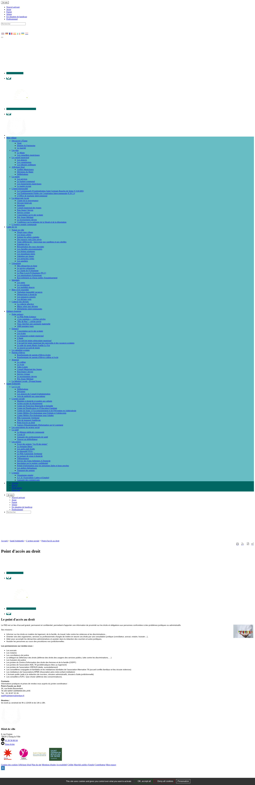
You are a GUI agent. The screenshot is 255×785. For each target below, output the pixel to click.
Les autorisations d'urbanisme (29, 275)
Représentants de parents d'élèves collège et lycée (37, 357)
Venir (19, 143)
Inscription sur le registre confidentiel (32, 463)
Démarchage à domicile (27, 294)
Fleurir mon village (25, 232)
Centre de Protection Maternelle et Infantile (35, 406)
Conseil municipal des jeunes (29, 208)
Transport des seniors (26, 470)
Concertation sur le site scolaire (30, 215)
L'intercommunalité (20, 188)
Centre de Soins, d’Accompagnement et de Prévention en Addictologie (46, 411)
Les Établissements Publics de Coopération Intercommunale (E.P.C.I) (46, 193)
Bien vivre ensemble (20, 290)
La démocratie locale (20, 198)
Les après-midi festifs (26, 449)
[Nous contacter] (14, 73)
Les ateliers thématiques (27, 468)
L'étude (20, 338)
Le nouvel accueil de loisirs (28, 348)
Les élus (15, 150)
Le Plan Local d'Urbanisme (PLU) (31, 273)
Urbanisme (16, 263)
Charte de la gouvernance (27, 200)
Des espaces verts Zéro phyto (29, 239)
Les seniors (16, 442)
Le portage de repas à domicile (30, 456)
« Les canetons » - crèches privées (31, 319)
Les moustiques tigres (26, 254)
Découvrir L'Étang (19, 141)
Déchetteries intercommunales (29, 309)
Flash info (16, 490)
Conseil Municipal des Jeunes (29, 369)
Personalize (183, 781)
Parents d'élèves (18, 352)
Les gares (21, 282)
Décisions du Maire (25, 172)
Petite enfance (17, 314)
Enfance (15, 329)
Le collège (21, 362)
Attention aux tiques (25, 256)
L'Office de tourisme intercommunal (32, 196)
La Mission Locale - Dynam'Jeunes (26, 381)
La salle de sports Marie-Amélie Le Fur (33, 345)
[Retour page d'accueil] (47, 538)
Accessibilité (61, 765)
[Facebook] (8, 78)
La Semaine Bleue (24, 446)
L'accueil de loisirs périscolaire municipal (34, 340)
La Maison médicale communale (30, 432)
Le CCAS (16, 387)
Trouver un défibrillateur (27, 439)
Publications (17, 488)
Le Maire (21, 153)
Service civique (23, 212)
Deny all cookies (165, 781)
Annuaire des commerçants (28, 480)
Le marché (21, 148)
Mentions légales (49, 765)
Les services (22, 179)
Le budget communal (26, 181)
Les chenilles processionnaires (29, 249)
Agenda (15, 483)
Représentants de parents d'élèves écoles (34, 355)
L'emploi (15, 473)
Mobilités (16, 280)
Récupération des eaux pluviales (30, 247)
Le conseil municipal (20, 157)
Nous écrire (10, 744)
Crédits (70, 765)
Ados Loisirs (22, 367)
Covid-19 (21, 434)
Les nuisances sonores (26, 297)
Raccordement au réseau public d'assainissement (37, 278)
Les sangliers (22, 261)
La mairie (16, 177)
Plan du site (36, 765)
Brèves (15, 485)
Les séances (22, 160)
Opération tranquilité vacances (29, 292)
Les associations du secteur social (26, 427)
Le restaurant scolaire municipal (30, 336)
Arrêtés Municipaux (25, 169)
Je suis (5, 2)
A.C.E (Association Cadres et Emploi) (33, 477)
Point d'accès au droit (26, 422)
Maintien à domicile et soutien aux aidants (34, 401)
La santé (15, 430)
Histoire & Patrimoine (26, 145)
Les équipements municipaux (29, 184)
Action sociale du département (29, 403)
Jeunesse (15, 360)
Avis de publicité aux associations (31, 396)
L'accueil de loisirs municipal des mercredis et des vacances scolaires (45, 343)
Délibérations (22, 174)
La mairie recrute (24, 186)
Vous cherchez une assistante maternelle (33, 324)
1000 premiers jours (25, 326)
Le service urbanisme (26, 268)
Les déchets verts (24, 299)
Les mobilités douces (26, 287)
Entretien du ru (23, 244)
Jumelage (21, 205)
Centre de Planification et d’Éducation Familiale (37, 408)
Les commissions (24, 162)
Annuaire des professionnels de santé (32, 437)
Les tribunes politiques (26, 165)
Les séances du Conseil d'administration (33, 394)
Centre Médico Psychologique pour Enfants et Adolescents (41, 413)
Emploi (91, 765)
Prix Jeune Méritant (25, 217)
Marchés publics (81, 765)
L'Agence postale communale (24, 224)
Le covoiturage (23, 285)
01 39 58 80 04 (11, 740)
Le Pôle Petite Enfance (26, 317)
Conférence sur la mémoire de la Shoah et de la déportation (41, 222)
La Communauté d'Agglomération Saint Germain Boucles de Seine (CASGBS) (50, 191)
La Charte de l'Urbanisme (28, 270)
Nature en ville (18, 230)
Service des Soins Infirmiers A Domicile (33, 461)
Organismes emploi (25, 475)
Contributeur (100, 765)
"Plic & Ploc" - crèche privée (29, 321)
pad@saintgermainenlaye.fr (12, 696)
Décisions (21, 391)
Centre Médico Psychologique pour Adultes (35, 415)
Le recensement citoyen (27, 220)
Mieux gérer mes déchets (27, 306)
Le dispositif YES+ (25, 451)
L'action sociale (18, 399)
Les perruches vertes (25, 259)
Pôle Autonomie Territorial (28, 418)
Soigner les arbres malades (28, 237)
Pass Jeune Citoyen (25, 210)
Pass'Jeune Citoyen (25, 372)
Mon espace (111, 765)
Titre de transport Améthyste (29, 420)
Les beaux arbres (24, 235)
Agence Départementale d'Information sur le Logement (40, 425)
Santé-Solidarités (17, 541)
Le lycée (20, 364)
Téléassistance (23, 458)
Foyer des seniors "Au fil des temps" (32, 444)
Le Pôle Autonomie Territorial (29, 454)
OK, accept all (144, 781)
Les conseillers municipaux (28, 155)
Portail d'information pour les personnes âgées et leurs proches (43, 466)
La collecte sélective (25, 304)
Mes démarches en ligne (27, 266)
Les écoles (21, 333)
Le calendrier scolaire (21, 350)
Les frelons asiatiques (26, 251)
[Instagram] (8, 114)
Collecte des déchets (20, 302)
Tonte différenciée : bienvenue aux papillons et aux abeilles (41, 242)
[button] (248, 544)
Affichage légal (18, 167)
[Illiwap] (21, 109)
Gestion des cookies (9, 765)
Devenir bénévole (24, 203)
